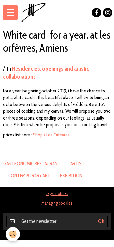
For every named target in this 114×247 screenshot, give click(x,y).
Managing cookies (57, 203)
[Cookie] (13, 234)
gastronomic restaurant (31, 164)
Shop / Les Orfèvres (51, 135)
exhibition (71, 176)
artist (77, 164)
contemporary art (29, 176)
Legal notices (57, 193)
